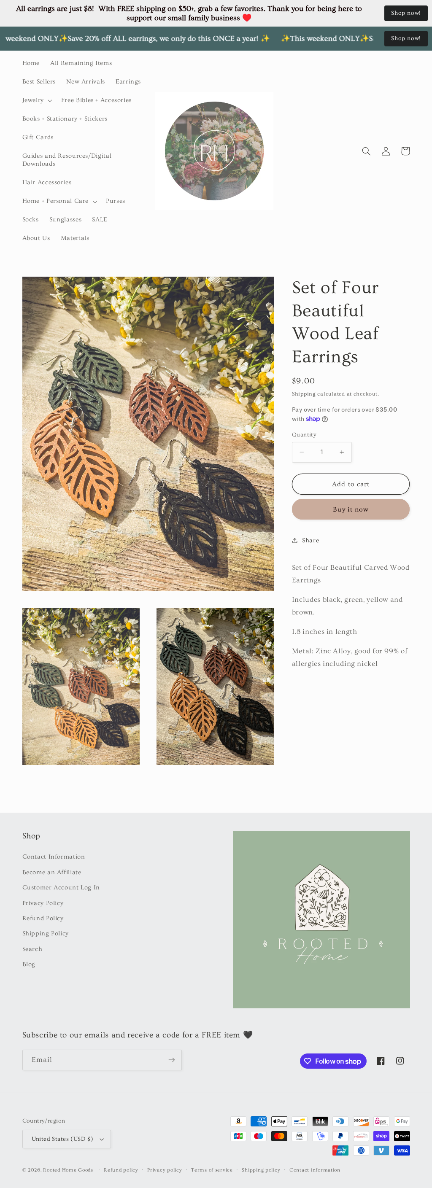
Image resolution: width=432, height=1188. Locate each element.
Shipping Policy (45, 933)
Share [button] (310, 540)
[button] (36, 100)
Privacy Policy (43, 903)
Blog (29, 964)
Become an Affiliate (51, 872)
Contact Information (53, 856)
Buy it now (351, 509)
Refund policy (121, 1170)
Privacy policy (164, 1170)
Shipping (304, 394)
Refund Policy (43, 918)
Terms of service (212, 1170)
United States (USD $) (63, 1139)
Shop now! (406, 13)
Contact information (314, 1170)
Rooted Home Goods (68, 1170)
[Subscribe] (171, 1060)
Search (32, 949)
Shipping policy (261, 1170)
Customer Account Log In (61, 887)
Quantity (304, 434)
